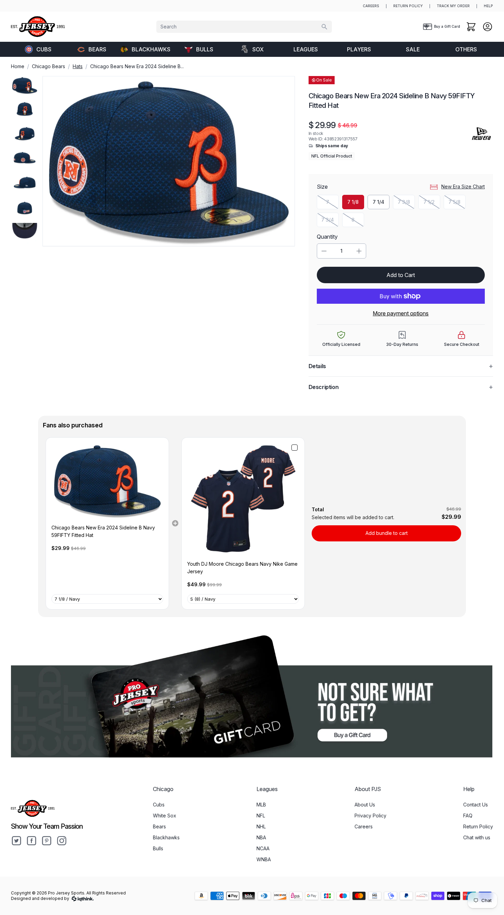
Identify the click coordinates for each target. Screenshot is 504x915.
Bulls (204, 49)
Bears (97, 49)
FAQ (467, 815)
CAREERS (371, 6)
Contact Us (475, 804)
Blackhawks (151, 49)
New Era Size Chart (463, 186)
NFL (260, 815)
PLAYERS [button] (359, 49)
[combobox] (244, 27)
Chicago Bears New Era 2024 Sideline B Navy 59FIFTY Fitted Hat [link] (103, 531)
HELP (488, 6)
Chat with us (476, 837)
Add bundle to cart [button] (386, 533)
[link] (107, 480)
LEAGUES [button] (305, 49)
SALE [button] (413, 49)
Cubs (43, 49)
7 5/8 (457, 203)
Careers (364, 826)
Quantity (327, 236)
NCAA (262, 848)
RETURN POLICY (408, 6)
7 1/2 (431, 203)
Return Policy (478, 826)
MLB (261, 804)
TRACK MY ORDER (453, 6)
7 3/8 (406, 203)
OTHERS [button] (466, 49)
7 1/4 (378, 202)
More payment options (401, 313)
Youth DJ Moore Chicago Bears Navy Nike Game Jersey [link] (242, 567)
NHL (261, 826)
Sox (258, 49)
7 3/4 (330, 221)
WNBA (263, 859)
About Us (365, 804)
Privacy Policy (370, 815)
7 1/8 (353, 202)
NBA (261, 837)
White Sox (164, 815)
